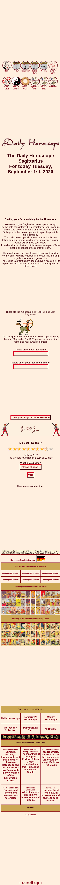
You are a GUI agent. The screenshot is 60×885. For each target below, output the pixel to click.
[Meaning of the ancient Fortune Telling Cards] (30, 645)
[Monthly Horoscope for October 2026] (43, 85)
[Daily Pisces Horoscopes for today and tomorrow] (56, 738)
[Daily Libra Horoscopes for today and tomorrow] (33, 738)
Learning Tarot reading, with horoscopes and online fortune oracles (51, 794)
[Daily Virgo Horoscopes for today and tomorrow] (28, 738)
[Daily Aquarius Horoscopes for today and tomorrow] (51, 738)
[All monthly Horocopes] (53, 85)
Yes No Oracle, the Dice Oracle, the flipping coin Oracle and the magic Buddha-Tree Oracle (50, 757)
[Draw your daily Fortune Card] (25, 85)
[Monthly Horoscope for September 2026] (34, 85)
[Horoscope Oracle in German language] (41, 561)
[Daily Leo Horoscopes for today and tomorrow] (23, 738)
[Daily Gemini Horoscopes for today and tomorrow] (14, 738)
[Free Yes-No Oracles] (16, 85)
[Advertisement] (30, 31)
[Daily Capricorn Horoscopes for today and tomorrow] (47, 738)
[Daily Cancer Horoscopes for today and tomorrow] (18, 738)
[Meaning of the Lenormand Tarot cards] (30, 614)
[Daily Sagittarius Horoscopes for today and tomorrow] (42, 738)
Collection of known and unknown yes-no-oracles (10, 793)
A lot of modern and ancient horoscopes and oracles (30, 794)
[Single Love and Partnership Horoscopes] (7, 85)
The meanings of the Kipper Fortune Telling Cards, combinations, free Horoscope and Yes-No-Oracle (30, 761)
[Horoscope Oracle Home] (7, 69)
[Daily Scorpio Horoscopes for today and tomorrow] (37, 738)
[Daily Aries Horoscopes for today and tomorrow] (4, 738)
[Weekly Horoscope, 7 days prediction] (43, 69)
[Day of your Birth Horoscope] (53, 69)
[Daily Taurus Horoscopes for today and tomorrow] (9, 738)
